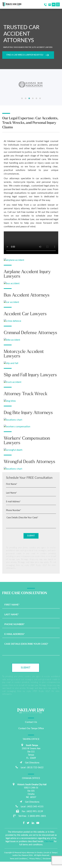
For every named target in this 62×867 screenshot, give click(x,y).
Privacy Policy (34, 858)
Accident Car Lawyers (25, 313)
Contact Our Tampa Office (31, 728)
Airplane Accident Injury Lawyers (27, 274)
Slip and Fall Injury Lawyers (30, 374)
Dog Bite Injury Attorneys (28, 412)
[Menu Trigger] (2, 864)
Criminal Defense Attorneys (30, 332)
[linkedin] (33, 823)
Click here (48, 841)
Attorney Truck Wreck (25, 393)
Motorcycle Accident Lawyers (24, 353)
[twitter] (28, 823)
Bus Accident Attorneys (27, 295)
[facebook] (23, 823)
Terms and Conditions (18, 858)
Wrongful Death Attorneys (29, 461)
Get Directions (32, 763)
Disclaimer (47, 858)
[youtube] (37, 823)
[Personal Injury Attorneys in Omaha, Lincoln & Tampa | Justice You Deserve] (12, 4)
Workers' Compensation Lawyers (27, 440)
